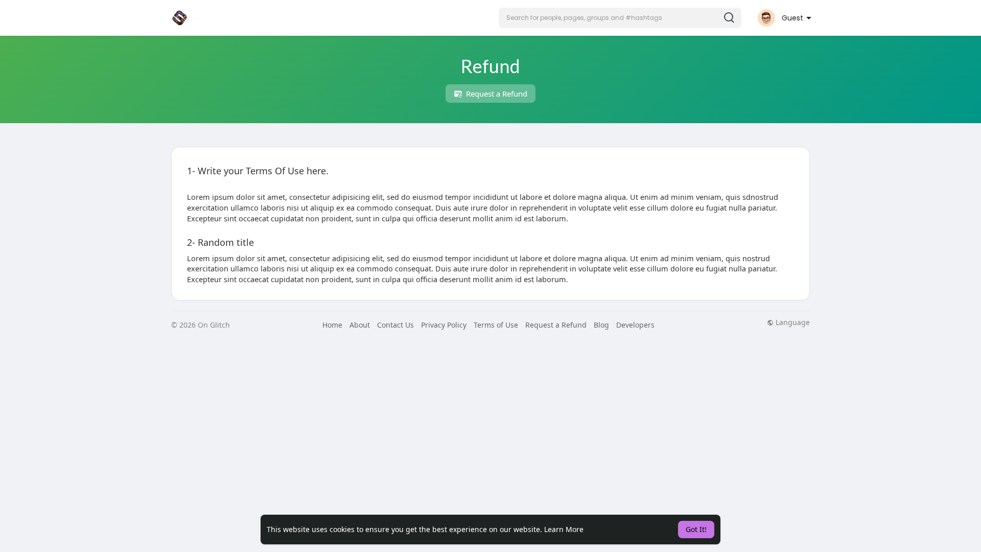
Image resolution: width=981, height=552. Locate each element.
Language (792, 322)
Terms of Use (496, 325)
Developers (635, 325)
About (359, 325)
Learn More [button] (563, 529)
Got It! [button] (696, 529)
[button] (620, 18)
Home (332, 325)
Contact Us (395, 325)
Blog (601, 325)
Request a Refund (495, 93)
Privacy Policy (443, 325)
